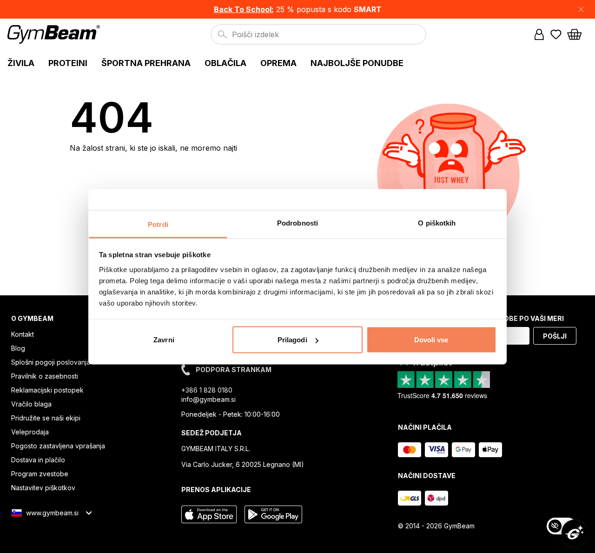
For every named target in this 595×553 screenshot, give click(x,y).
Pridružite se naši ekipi (45, 418)
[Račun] (539, 34)
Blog (18, 348)
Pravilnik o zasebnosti (44, 376)
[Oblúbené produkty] (556, 34)
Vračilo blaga (31, 404)
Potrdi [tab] (158, 224)
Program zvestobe (39, 474)
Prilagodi (292, 340)
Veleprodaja (30, 432)
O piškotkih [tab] (437, 223)
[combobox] (318, 34)
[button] (297, 9)
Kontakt (22, 334)
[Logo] (55, 34)
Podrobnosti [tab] (297, 223)
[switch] (561, 526)
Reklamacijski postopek (47, 390)
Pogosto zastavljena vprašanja (58, 446)
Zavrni (163, 340)
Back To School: (244, 9)
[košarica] (577, 34)
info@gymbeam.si (208, 399)
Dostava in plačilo (38, 460)
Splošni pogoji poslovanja (50, 362)
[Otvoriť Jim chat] (575, 533)
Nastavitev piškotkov (43, 488)
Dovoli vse (431, 340)
